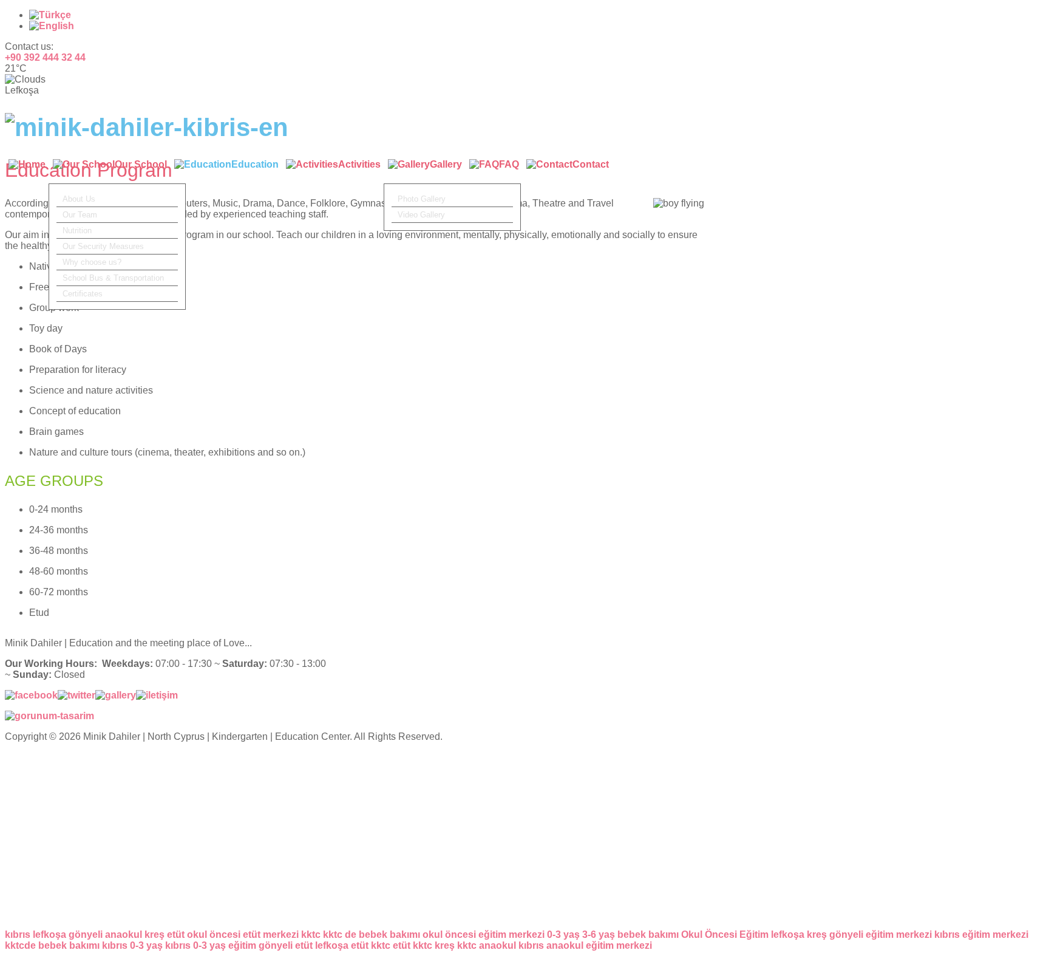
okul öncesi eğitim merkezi (484, 934)
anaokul (123, 934)
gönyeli (86, 934)
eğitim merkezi (619, 945)
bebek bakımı (648, 934)
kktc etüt (390, 945)
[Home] (27, 171)
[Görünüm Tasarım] (49, 716)
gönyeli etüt (286, 945)
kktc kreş (434, 945)
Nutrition (77, 230)
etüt (176, 934)
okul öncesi (213, 934)
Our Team (80, 214)
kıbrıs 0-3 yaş (132, 945)
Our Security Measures (103, 246)
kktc (311, 934)
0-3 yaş (563, 934)
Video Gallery (421, 214)
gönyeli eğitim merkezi (880, 934)
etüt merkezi (271, 934)
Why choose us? (92, 262)
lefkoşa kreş (799, 934)
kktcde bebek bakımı (52, 945)
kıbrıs (17, 934)
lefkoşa (49, 934)
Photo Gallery (422, 198)
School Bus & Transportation (113, 277)
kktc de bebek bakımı (371, 934)
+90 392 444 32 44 (45, 57)
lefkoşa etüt (341, 945)
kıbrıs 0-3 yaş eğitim (210, 945)
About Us (79, 198)
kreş (154, 934)
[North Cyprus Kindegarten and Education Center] (146, 127)
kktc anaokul (486, 945)
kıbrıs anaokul (550, 945)
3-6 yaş (598, 934)
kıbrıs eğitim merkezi (981, 934)
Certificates (83, 293)
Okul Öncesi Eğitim (725, 934)
